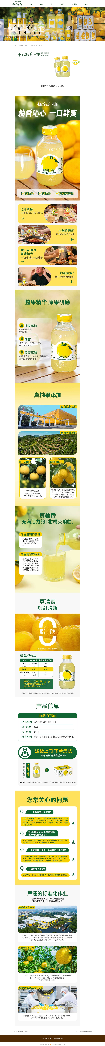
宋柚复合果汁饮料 (23, 45)
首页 (16, 45)
